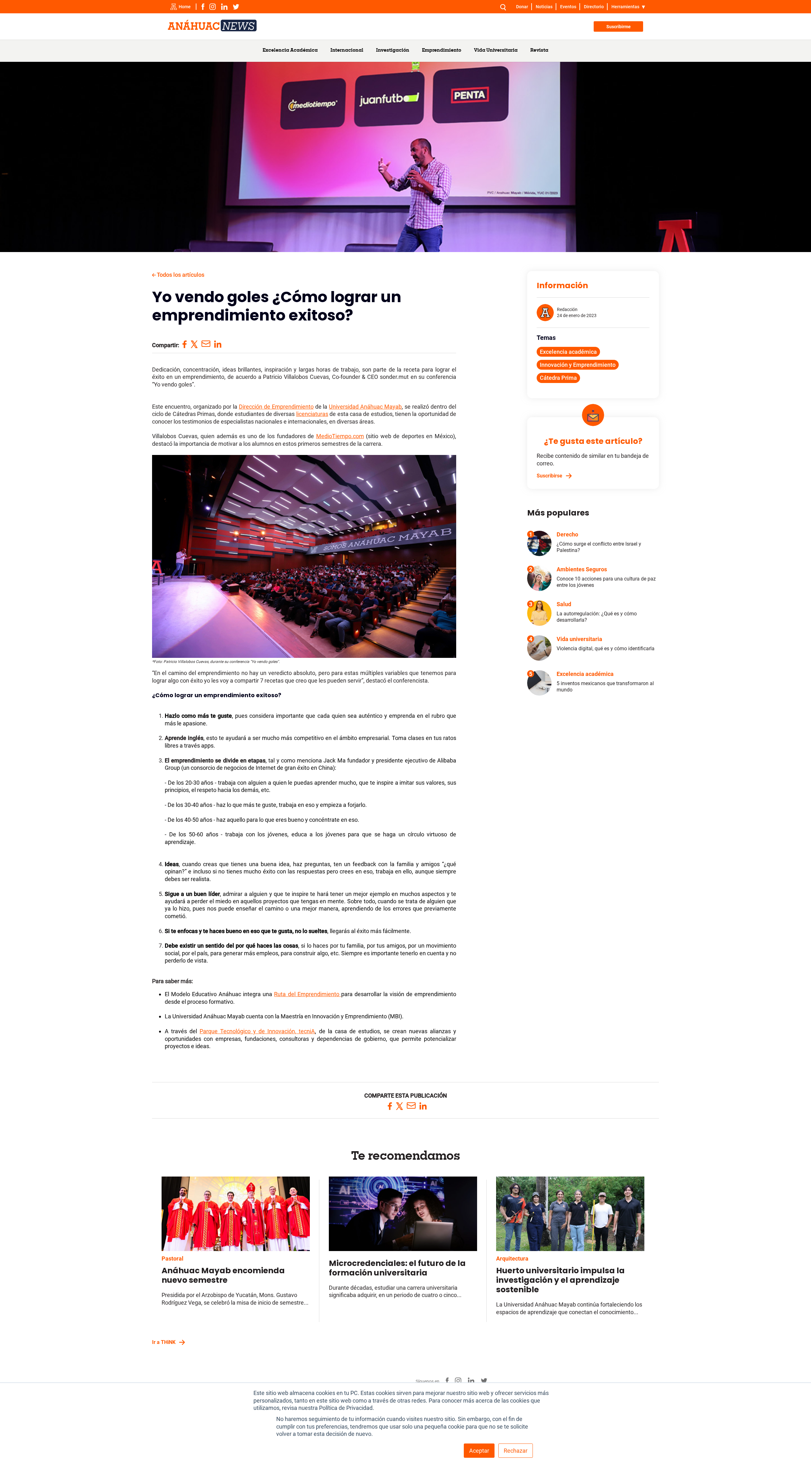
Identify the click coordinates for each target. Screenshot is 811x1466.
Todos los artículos (180, 274)
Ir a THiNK (164, 1342)
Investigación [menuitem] (392, 50)
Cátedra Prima (558, 377)
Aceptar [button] (479, 1450)
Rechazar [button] (515, 1450)
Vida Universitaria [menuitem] (496, 50)
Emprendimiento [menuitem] (441, 50)
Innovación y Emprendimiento (578, 364)
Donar (522, 6)
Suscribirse (549, 476)
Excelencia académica (568, 351)
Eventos (568, 6)
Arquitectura (512, 1258)
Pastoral (172, 1258)
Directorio (594, 6)
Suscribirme (618, 26)
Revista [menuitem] (539, 50)
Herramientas (625, 6)
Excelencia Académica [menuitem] (290, 50)
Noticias (544, 6)
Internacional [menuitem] (346, 50)
